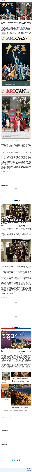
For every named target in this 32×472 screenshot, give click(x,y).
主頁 (2, 330)
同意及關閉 (28, 470)
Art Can (6, 330)
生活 (3, 330)
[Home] (4, 0)
